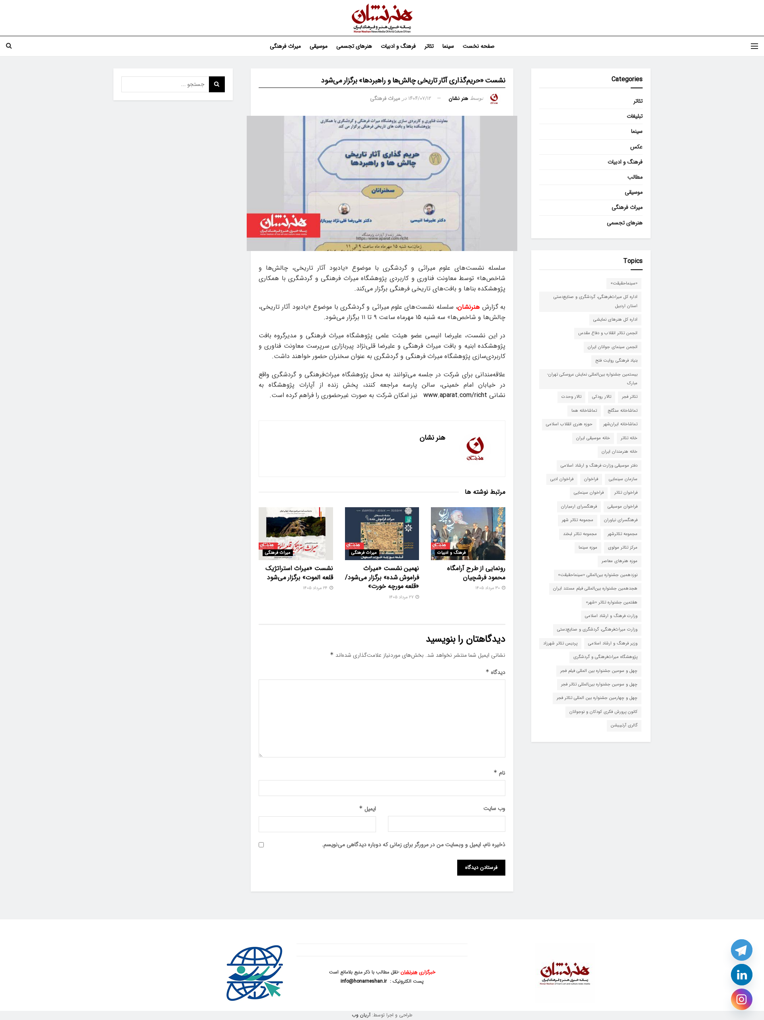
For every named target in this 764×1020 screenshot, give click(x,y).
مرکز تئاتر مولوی (622, 547)
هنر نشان (458, 98)
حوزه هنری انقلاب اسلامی (569, 424)
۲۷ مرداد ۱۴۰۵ (402, 597)
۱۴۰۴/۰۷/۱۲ (419, 98)
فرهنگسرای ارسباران (579, 506)
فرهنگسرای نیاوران (620, 520)
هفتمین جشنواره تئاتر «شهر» (611, 602)
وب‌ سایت (494, 808)
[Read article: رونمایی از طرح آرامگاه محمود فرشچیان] (468, 533)
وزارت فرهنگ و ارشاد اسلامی (611, 616)
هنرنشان (409, 972)
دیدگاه (495, 672)
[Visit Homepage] (382, 18)
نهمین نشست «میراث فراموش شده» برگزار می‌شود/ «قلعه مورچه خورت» (382, 577)
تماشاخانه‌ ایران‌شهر (620, 424)
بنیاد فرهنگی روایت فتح (616, 360)
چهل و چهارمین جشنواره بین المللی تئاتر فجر (597, 698)
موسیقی (318, 46)
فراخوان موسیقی (622, 506)
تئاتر (429, 46)
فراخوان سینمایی (589, 492)
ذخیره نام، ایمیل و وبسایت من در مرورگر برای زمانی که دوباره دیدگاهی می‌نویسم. (413, 844)
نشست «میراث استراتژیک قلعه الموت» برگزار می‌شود (299, 572)
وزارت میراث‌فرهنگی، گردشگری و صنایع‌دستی (597, 629)
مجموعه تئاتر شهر (577, 520)
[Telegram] (741, 950)
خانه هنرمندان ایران (619, 451)
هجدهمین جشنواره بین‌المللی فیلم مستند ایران (595, 588)
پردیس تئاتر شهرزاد (560, 643)
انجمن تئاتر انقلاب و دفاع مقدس (607, 333)
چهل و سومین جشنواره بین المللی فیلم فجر (598, 671)
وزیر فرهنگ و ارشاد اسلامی (612, 643)
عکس (636, 146)
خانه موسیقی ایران (593, 438)
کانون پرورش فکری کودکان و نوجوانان (603, 712)
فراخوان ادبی (561, 479)
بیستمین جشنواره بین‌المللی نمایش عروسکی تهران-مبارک (592, 379)
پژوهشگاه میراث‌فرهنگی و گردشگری (605, 657)
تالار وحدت (571, 396)
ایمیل (367, 808)
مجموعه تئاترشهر (622, 534)
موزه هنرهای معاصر (619, 561)
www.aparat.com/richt (455, 395)
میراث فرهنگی (285, 46)
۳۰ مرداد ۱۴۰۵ (488, 588)
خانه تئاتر (629, 438)
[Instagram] (741, 999)
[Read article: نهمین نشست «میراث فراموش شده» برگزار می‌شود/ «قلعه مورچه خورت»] (382, 533)
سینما (448, 46)
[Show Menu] (754, 46)
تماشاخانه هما (584, 410)
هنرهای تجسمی (354, 46)
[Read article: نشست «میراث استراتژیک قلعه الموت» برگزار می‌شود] (296, 533)
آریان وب (361, 1015)
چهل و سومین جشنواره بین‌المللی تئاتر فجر (599, 684)
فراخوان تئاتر (625, 492)
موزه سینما (588, 547)
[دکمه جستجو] (9, 46)
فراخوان (591, 479)
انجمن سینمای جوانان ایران (612, 347)
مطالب (635, 177)
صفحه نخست (479, 46)
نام (499, 773)
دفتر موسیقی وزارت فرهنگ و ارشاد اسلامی (599, 465)
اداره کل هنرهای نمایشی (615, 319)
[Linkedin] (741, 974)
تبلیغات (635, 116)
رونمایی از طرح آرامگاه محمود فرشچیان (476, 572)
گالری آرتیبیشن (624, 725)
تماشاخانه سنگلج (622, 410)
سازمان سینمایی (623, 479)
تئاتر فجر (629, 396)
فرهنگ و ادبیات (398, 46)
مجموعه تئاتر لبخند (580, 534)
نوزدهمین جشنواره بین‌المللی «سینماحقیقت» (597, 575)
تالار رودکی (601, 396)
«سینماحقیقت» (623, 283)
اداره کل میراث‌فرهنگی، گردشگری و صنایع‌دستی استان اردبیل (595, 301)
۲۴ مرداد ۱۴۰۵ (316, 588)
